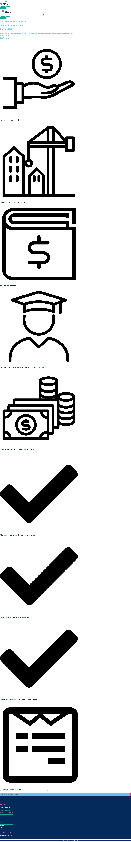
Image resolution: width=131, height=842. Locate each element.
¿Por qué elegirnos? (4, 825)
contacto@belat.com (5, 807)
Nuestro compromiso (4, 817)
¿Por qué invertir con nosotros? (6, 835)
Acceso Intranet (3, 830)
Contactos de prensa (4, 820)
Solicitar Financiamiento (5, 827)
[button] (6, 1)
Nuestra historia (3, 815)
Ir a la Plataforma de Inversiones (6, 838)
